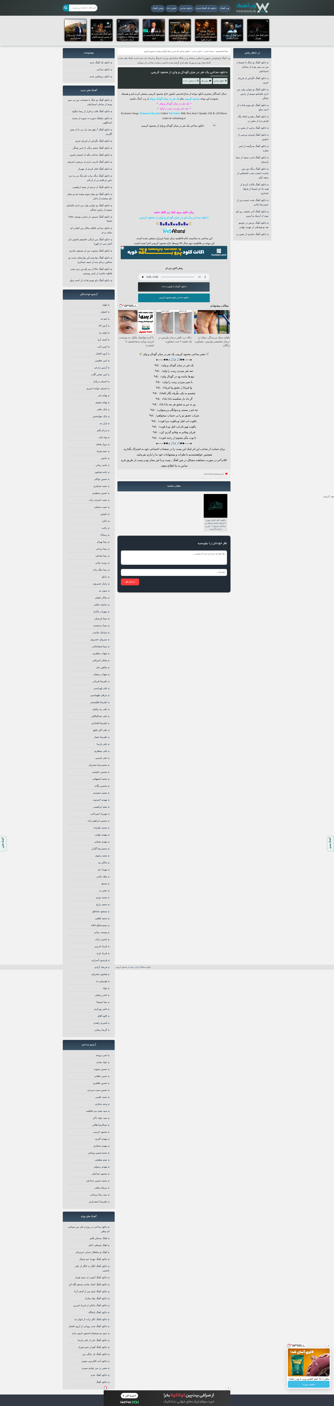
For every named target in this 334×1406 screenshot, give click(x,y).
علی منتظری (100, 751)
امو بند (104, 318)
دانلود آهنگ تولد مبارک (96, 1298)
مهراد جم (102, 869)
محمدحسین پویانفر (97, 1153)
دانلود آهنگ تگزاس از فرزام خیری (92, 141)
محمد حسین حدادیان (96, 1180)
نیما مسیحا (102, 1002)
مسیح (104, 883)
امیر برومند (101, 1055)
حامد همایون (101, 472)
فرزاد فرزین (100, 946)
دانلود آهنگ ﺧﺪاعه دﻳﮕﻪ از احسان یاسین (90, 155)
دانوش (104, 514)
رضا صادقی (101, 555)
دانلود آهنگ (101, 1382)
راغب (104, 528)
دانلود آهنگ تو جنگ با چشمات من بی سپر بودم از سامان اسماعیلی (253, 67)
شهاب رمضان (100, 674)
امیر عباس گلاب (99, 374)
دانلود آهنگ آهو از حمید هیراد (92, 1347)
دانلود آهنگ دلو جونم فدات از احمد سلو (90, 280)
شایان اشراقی (99, 660)
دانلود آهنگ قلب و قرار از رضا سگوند (91, 111)
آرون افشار (101, 353)
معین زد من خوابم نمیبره (94, 1368)
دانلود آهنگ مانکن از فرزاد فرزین (90, 1305)
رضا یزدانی (101, 549)
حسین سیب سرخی (97, 1090)
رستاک (103, 535)
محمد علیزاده (100, 827)
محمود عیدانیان (99, 1173)
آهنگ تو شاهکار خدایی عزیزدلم (91, 1252)
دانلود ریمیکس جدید (100, 76)
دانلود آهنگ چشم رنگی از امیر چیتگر (91, 148)
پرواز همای (101, 444)
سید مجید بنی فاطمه (96, 1111)
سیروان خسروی (98, 639)
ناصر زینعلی (101, 995)
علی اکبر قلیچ (100, 730)
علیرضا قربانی (100, 681)
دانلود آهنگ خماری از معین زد (251, 234)
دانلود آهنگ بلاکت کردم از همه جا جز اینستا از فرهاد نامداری (254, 189)
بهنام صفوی (101, 402)
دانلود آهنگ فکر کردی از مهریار (94, 169)
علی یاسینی (101, 758)
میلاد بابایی (101, 876)
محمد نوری (101, 897)
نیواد (105, 988)
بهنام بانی (102, 395)
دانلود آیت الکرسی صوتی (94, 1361)
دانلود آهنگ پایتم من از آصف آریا (90, 1291)
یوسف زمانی (100, 932)
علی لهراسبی (100, 688)
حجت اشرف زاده (98, 500)
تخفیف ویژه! (308, 1384)
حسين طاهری (100, 1083)
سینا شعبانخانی (99, 646)
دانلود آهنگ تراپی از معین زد (251, 128)
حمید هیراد (102, 451)
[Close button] (328, 1345)
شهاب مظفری (100, 653)
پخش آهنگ (158, 8)
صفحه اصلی (209, 51)
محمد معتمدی (100, 793)
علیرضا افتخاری (99, 723)
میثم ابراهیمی (100, 806)
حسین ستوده (100, 1069)
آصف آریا (102, 339)
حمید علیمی (101, 1097)
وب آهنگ (224, 8)
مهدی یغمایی (100, 841)
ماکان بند (102, 862)
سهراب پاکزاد (100, 611)
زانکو (104, 576)
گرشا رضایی (100, 1030)
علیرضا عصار (100, 737)
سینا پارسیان (100, 618)
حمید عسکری (100, 486)
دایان (104, 521)
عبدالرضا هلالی (99, 1125)
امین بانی (102, 346)
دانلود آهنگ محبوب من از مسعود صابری (89, 250)
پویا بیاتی (102, 437)
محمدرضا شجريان (98, 765)
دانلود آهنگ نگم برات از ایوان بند (90, 1319)
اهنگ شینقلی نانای (98, 1245)
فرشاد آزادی (100, 967)
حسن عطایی (100, 1076)
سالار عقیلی (101, 597)
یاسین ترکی (101, 939)
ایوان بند (103, 332)
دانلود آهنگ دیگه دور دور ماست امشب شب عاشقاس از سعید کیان (253, 173)
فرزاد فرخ (102, 953)
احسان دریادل (100, 381)
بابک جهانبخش (100, 416)
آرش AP (102, 325)
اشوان (104, 311)
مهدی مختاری (100, 1146)
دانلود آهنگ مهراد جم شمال (93, 1259)
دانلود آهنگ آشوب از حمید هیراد (91, 1277)
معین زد (103, 890)
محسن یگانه (101, 786)
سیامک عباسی (99, 632)
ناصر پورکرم (100, 1009)
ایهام (104, 304)
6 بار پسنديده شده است (214, 474)
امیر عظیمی (101, 360)
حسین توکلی (100, 479)
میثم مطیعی (101, 1159)
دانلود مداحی (186, 8)
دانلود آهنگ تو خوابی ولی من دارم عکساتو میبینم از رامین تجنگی (253, 94)
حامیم (104, 458)
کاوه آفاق (102, 1016)
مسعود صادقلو (99, 911)
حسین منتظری (99, 493)
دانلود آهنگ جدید (99, 1375)
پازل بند (103, 423)
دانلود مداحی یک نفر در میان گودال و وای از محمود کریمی (189, 72)
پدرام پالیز (102, 430)
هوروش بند (101, 981)
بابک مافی (102, 409)
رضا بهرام (102, 542)
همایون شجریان (99, 974)
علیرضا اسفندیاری (98, 1201)
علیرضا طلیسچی (98, 702)
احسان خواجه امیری (96, 388)
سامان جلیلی (100, 604)
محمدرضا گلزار (99, 848)
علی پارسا (102, 744)
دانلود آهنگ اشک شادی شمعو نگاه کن (88, 1284)
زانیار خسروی (100, 583)
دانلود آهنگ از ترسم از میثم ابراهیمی (91, 187)
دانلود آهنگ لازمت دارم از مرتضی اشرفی (88, 162)
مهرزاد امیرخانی (98, 813)
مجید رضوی (101, 855)
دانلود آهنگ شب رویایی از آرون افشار (88, 1326)
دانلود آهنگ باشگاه (98, 1312)
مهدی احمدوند (100, 800)
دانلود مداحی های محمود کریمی (174, 298)
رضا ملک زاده (100, 569)
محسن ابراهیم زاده (97, 820)
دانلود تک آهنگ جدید (206, 8)
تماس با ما (171, 8)
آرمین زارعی (100, 367)
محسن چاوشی (99, 772)
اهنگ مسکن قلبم (98, 1238)
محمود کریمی (100, 1132)
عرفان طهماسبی (98, 695)
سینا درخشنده (100, 625)
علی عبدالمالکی (99, 716)
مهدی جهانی (101, 834)
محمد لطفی (101, 918)
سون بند (103, 590)
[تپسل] (122, 247)
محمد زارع (101, 904)
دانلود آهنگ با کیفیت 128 (173, 287)
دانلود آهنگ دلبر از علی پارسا (92, 1340)
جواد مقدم (102, 1062)
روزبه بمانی (101, 562)
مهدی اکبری (101, 1139)
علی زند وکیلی (99, 709)
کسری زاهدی (100, 1023)
